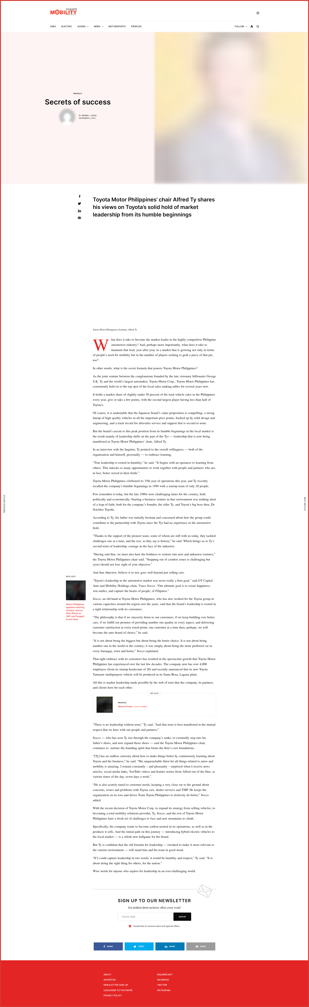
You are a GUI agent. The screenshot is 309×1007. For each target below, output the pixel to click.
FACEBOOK (163, 979)
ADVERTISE (110, 979)
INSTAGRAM (163, 990)
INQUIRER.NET (165, 974)
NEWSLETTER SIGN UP (116, 985)
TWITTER (162, 985)
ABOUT (107, 974)
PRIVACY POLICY (113, 995)
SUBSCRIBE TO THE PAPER (118, 990)
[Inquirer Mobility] (64, 12)
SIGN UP (182, 917)
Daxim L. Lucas (89, 115)
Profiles (77, 93)
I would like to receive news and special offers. (156, 926)
